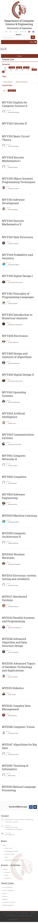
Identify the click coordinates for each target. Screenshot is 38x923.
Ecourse (5, 893)
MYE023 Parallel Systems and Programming (18, 619)
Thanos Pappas (24, 919)
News (4, 845)
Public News (8, 848)
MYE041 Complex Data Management (16, 707)
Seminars (7, 872)
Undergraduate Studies (11, 851)
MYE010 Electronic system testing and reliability (19, 577)
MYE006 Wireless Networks (13, 556)
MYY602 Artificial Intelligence (13, 415)
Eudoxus (5, 896)
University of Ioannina (9, 902)
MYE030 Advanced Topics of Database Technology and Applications (18, 667)
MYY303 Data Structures (17, 237)
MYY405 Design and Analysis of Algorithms (17, 355)
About (10, 31)
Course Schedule (7, 887)
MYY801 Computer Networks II (14, 457)
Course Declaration (8, 890)
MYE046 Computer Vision (18, 727)
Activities (5, 869)
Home (5, 31)
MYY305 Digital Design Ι (17, 276)
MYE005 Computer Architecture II (14, 534)
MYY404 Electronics (15, 336)
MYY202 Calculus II (14, 123)
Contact (16, 31)
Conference (8, 878)
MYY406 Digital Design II (18, 374)
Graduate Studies (9, 854)
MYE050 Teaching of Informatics (15, 767)
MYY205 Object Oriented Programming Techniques (18, 180)
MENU (3, 49)
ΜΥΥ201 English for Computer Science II (14, 104)
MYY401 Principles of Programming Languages (18, 295)
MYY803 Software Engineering (13, 496)
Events (6, 875)
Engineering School (8, 905)
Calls (6, 857)
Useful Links (23, 31)
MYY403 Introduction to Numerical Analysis (17, 316)
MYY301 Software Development (13, 201)
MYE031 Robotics (13, 688)
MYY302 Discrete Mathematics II (13, 222)
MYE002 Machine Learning (19, 515)
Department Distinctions (12, 860)
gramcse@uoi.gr (9, 834)
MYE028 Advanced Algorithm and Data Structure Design (14, 642)
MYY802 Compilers (14, 476)
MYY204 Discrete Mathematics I (13, 159)
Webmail (5, 899)
